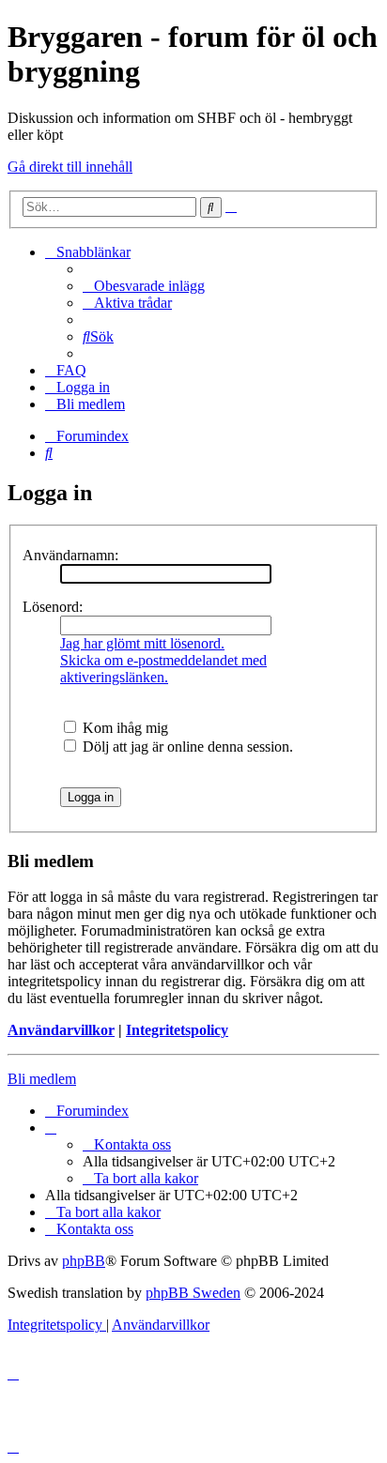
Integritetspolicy (177, 1030)
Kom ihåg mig (123, 728)
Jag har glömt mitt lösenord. (142, 643)
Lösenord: (53, 607)
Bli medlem (42, 1079)
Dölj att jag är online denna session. (186, 746)
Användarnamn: (70, 555)
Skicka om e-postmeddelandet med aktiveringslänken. (163, 668)
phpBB (83, 1261)
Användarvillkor (61, 1030)
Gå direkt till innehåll (70, 167)
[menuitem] (144, 286)
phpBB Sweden (193, 1293)
